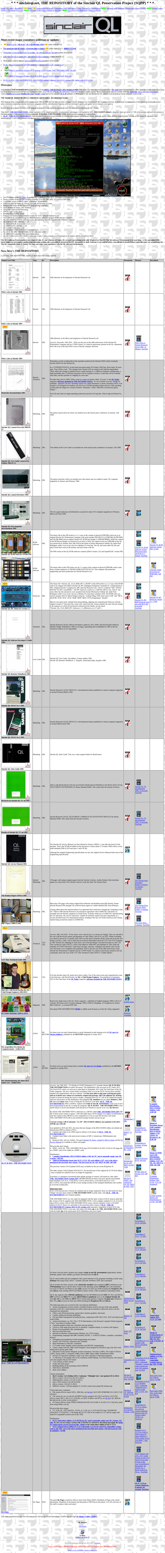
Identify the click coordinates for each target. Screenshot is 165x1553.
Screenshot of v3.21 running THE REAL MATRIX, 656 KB (142, 1344)
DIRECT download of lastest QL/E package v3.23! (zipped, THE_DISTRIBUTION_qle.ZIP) (42, 70)
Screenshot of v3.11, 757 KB (140, 1235)
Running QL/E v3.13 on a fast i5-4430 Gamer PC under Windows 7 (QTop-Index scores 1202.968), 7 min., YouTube (142, 1436)
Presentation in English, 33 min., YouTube (141, 1130)
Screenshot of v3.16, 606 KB (140, 1288)
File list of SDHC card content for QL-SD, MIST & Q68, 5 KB (129, 1182)
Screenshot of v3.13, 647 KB (140, 1262)
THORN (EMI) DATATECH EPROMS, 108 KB (155, 573)
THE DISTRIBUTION (19, 112)
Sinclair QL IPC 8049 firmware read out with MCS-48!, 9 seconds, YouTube (142, 604)
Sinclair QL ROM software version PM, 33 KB (156, 547)
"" (115, 90)
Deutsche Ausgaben (127, 1014)
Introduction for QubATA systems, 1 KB (129, 1410)
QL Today (22, 197)
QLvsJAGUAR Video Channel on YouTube (45, 10)
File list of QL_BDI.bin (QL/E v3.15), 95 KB (129, 1394)
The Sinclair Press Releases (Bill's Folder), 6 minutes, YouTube (141, 909)
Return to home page (90, 1550)
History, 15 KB (128, 1133)
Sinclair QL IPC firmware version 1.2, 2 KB (156, 599)
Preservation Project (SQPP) (135, 8)
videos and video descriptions (144, 92)
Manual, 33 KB (128, 1317)
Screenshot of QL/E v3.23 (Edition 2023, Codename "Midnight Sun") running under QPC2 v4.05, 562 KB (142, 1387)
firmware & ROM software (34, 61)
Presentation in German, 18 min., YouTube (141, 1145)
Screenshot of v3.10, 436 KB (140, 1222)
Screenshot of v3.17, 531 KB (140, 1302)
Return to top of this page (75, 1550)
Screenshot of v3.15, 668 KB (140, 1275)
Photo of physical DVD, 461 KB (141, 1159)
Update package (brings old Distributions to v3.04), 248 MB (156, 1199)
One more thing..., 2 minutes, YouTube (142, 924)
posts (27, 94)
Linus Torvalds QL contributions (88, 8)
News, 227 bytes (128, 1332)
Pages (29, 8)
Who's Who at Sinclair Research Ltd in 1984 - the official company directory (30, 53)
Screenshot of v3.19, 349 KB (140, 1315)
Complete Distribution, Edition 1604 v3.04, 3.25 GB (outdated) (155, 1180)
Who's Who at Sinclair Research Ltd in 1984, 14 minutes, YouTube (141, 346)
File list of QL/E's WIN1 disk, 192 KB (129, 1377)
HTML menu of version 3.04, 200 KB (141, 1174)
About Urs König (94, 10)
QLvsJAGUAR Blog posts (77, 10)
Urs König (82, 1526)
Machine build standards (115, 8)
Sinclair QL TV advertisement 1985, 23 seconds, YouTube (141, 790)
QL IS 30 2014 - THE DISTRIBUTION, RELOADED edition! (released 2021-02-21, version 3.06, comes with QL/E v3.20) (48, 80)
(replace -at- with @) (82, 1537)
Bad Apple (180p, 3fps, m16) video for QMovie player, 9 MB (156, 1394)
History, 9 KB (129, 1346)
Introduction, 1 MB (129, 1120)
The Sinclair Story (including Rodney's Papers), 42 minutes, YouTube (141, 885)
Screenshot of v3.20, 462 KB (140, 1328)
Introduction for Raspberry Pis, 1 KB (129, 1148)
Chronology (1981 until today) (65, 8)
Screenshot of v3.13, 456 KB (140, 1249)
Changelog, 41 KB (129, 1361)
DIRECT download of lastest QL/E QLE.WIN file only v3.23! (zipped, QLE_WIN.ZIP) (40, 76)
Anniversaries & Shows (44, 8)
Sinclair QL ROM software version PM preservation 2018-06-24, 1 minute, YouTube (141, 552)
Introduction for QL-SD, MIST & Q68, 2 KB (129, 1164)
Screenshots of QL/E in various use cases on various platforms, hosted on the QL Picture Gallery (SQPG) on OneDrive (141, 1412)
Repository (19, 8)
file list (89, 1392)
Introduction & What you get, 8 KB (129, 1301)
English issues (129, 1002)
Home (3, 8)
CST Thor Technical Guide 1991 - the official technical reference (26, 57)
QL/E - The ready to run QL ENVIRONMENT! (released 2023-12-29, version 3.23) (33, 65)
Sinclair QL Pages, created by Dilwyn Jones (98, 1140)
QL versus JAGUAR (15, 10)
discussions (13, 94)
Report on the (25, 45)
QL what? (10, 8)
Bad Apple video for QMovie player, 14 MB (156, 1378)
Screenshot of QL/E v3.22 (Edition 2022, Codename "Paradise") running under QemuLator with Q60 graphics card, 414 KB (142, 1364)
